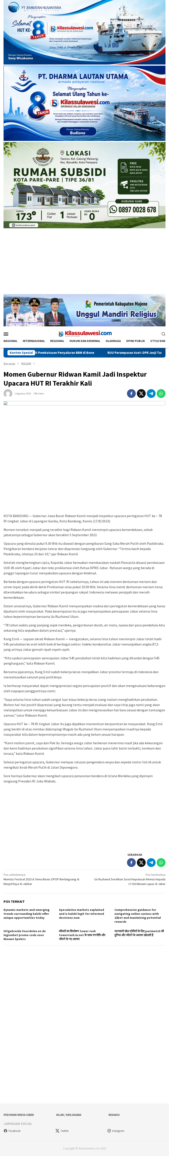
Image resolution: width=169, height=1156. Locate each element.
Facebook (14, 1131)
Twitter (65, 1131)
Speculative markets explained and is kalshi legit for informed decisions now (81, 914)
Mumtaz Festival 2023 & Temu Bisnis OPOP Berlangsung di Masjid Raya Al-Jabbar (41, 879)
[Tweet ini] (141, 393)
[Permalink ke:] (8, 393)
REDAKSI (114, 1115)
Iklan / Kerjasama (68, 1115)
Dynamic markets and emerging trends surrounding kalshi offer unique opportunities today (27, 914)
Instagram (118, 1131)
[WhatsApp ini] (161, 393)
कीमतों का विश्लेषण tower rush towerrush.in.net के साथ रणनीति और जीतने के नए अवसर (82, 935)
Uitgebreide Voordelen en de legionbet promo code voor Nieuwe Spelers (25, 935)
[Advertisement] (84, 263)
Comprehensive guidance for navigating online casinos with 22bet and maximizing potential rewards (137, 916)
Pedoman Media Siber (19, 1115)
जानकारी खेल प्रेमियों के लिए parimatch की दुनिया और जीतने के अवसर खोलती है (139, 933)
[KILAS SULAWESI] (84, 333)
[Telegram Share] (151, 393)
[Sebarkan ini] (131, 393)
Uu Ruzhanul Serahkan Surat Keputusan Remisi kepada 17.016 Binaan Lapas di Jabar (129, 879)
